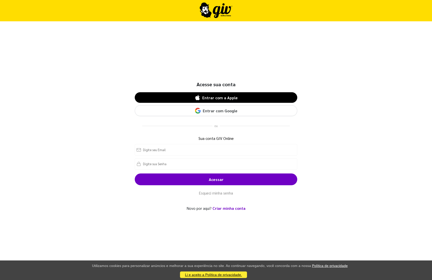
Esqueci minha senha (216, 193)
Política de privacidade (330, 266)
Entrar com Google (220, 110)
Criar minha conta (229, 208)
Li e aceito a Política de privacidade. (213, 275)
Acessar (216, 179)
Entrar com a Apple (220, 97)
